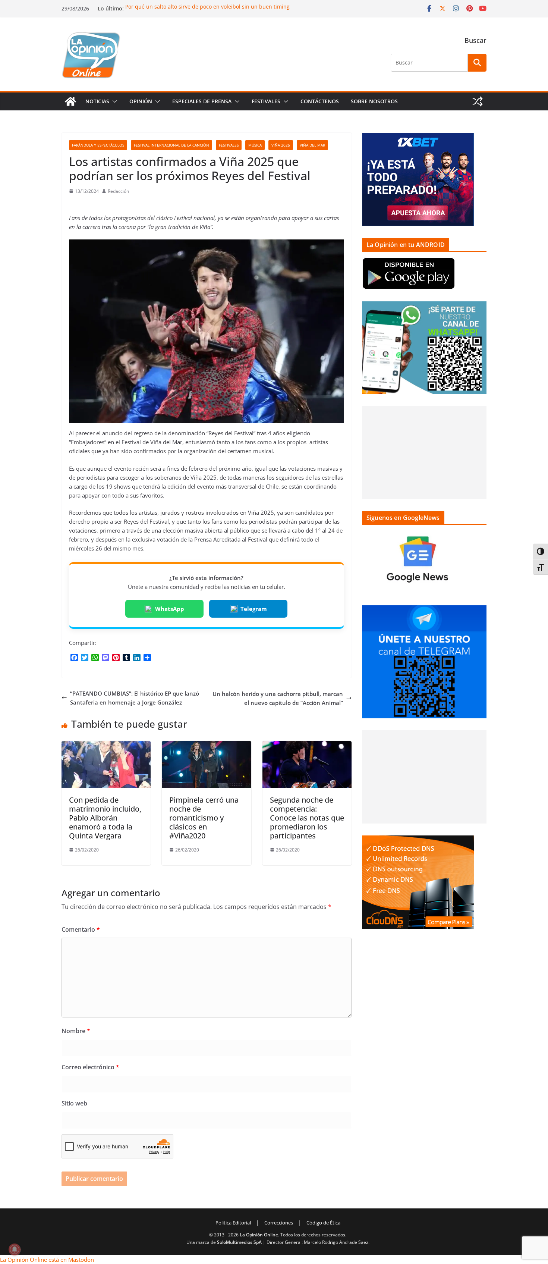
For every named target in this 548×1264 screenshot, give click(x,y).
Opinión (140, 101)
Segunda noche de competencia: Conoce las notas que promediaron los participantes (307, 818)
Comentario (81, 929)
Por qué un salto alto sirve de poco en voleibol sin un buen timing (207, 6)
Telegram (253, 608)
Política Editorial (233, 1222)
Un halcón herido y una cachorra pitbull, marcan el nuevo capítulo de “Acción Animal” (277, 698)
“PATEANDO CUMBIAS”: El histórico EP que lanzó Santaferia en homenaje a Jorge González (134, 698)
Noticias (97, 101)
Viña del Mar (312, 145)
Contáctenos (319, 101)
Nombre (76, 1031)
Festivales (266, 101)
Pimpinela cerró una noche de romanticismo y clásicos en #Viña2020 (204, 818)
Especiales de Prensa (202, 101)
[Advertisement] (424, 452)
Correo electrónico (90, 1067)
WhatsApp (169, 608)
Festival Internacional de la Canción (171, 145)
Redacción (118, 191)
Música (255, 145)
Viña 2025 (280, 145)
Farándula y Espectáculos (98, 145)
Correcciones (278, 1222)
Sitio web (74, 1103)
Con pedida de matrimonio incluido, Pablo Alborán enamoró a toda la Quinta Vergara (105, 818)
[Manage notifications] (15, 1249)
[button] (113, 101)
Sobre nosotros (374, 101)
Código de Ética (323, 1222)
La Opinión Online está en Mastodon (47, 1259)
